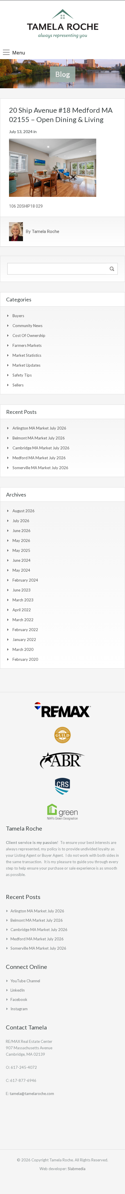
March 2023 (22, 600)
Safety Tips (22, 375)
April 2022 (21, 609)
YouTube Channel (25, 980)
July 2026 (20, 520)
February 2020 (25, 659)
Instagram (19, 1008)
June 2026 (21, 530)
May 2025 (21, 550)
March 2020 (22, 649)
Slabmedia (76, 1168)
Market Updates (26, 365)
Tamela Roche (45, 231)
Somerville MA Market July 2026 (40, 467)
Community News (27, 325)
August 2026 (23, 510)
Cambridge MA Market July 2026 (40, 448)
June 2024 (21, 560)
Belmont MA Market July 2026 (38, 438)
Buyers (18, 315)
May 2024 (21, 570)
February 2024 (25, 580)
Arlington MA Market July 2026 (39, 428)
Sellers (18, 385)
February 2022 (25, 629)
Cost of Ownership (28, 335)
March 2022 (22, 619)
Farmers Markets (27, 345)
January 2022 (24, 639)
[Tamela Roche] (62, 24)
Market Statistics (26, 355)
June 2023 (21, 590)
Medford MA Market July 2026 (39, 457)
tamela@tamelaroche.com (32, 1093)
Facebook (18, 999)
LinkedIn (17, 990)
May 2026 (21, 540)
